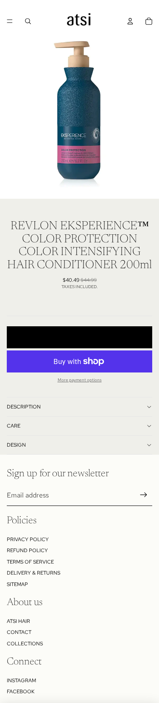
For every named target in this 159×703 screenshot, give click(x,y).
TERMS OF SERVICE (30, 562)
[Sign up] (143, 495)
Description (24, 406)
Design (16, 445)
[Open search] (28, 21)
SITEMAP (17, 584)
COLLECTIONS (25, 643)
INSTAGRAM (21, 680)
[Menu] (10, 21)
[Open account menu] (130, 21)
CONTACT (19, 632)
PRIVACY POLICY (28, 539)
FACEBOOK (20, 691)
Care (13, 425)
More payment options (80, 380)
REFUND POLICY (27, 550)
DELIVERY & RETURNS (33, 573)
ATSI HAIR (18, 621)
